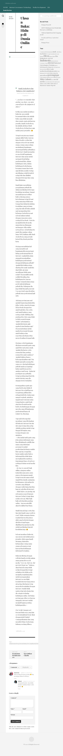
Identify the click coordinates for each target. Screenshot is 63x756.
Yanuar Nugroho (51, 85)
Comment (14, 698)
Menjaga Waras (45, 42)
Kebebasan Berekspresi (46, 67)
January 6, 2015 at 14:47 (26, 672)
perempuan (53, 75)
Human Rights (52, 56)
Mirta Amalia (50, 69)
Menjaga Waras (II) (46, 25)
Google (48, 54)
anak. (54, 52)
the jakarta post (56, 81)
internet (51, 63)
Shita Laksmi (45, 79)
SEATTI (56, 77)
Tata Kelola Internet (49, 81)
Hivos (46, 55)
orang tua (55, 73)
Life (48, 7)
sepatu (59, 77)
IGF (52, 58)
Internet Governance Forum (50, 64)
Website (13, 715)
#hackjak (42, 52)
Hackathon (52, 54)
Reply (15, 678)
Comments (15, 667)
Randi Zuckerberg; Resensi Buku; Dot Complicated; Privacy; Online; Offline (29, 643)
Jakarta (56, 65)
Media (45, 69)
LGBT (54, 67)
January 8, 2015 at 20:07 (29, 681)
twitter (48, 83)
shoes (52, 79)
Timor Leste (43, 83)
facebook (43, 54)
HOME (5, 7)
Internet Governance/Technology (20, 7)
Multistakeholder (52, 71)
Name (13, 709)
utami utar (16, 672)
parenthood (44, 75)
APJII (57, 52)
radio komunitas (43, 77)
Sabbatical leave (50, 77)
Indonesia (45, 60)
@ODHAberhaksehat (48, 52)
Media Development (39, 7)
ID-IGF (48, 58)
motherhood (44, 71)
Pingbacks (27, 667)
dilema (60, 52)
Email (24, 709)
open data (49, 73)
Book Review (7, 10)
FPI (46, 54)
